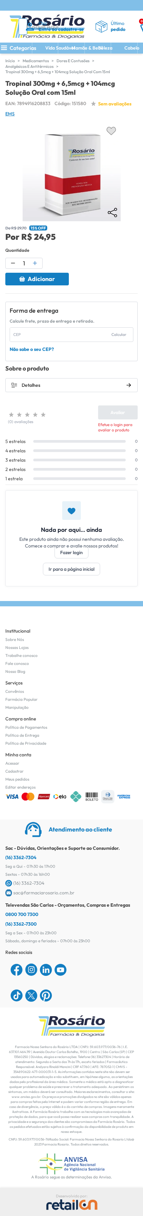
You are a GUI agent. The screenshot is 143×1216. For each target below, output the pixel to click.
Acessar (12, 763)
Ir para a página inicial (71, 569)
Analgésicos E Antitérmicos (29, 66)
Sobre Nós (14, 639)
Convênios (14, 691)
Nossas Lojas (17, 647)
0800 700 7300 (21, 914)
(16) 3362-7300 (21, 924)
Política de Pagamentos (26, 727)
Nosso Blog (15, 671)
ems (10, 114)
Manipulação (17, 707)
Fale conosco (17, 663)
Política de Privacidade (25, 743)
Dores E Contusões (73, 60)
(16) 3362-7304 (21, 857)
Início (10, 60)
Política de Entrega (22, 735)
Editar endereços (20, 787)
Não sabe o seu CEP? (32, 349)
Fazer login (71, 552)
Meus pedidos (17, 779)
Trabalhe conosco (21, 655)
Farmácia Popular (21, 699)
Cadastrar (14, 771)
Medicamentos (36, 60)
